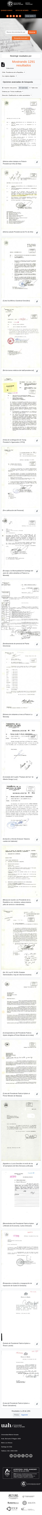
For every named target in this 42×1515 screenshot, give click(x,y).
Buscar (32, 32)
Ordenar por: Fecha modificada (12, 91)
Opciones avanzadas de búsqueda (18, 82)
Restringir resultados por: (21, 56)
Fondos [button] (35, 10)
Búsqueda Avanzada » (21, 38)
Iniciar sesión (30, 16)
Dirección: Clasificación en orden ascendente (16, 95)
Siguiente (24, 1415)
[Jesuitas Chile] (13, 1503)
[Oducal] (28, 1508)
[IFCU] (12, 1508)
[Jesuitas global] (28, 1503)
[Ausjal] (13, 1496)
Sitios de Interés (21, 10)
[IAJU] (28, 1496)
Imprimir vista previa (10, 88)
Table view (34, 88)
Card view (24, 88)
